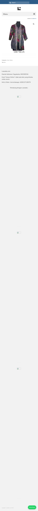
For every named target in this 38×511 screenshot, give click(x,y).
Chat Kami (32, 507)
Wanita (34, 18)
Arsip (8, 60)
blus (5, 62)
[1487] (16, 36)
